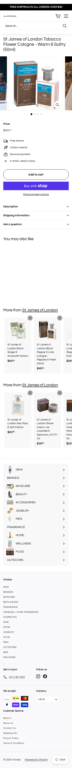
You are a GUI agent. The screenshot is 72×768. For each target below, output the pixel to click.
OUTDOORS (10, 647)
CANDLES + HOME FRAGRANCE (20, 612)
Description (10, 206)
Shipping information (16, 215)
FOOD (6, 637)
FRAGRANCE (10, 607)
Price (6, 124)
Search (7, 718)
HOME (6, 627)
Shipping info (10, 733)
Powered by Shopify (36, 759)
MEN (5, 642)
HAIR (6, 622)
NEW (6, 587)
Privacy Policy (11, 738)
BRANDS (8, 592)
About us (8, 723)
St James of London (40, 310)
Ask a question (12, 224)
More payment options (36, 194)
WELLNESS (9, 657)
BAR (5, 652)
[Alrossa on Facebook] (45, 676)
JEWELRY (8, 632)
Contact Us (9, 728)
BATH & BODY (11, 602)
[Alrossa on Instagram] (38, 676)
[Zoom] (57, 104)
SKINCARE (9, 597)
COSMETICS (10, 617)
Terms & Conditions (13, 743)
